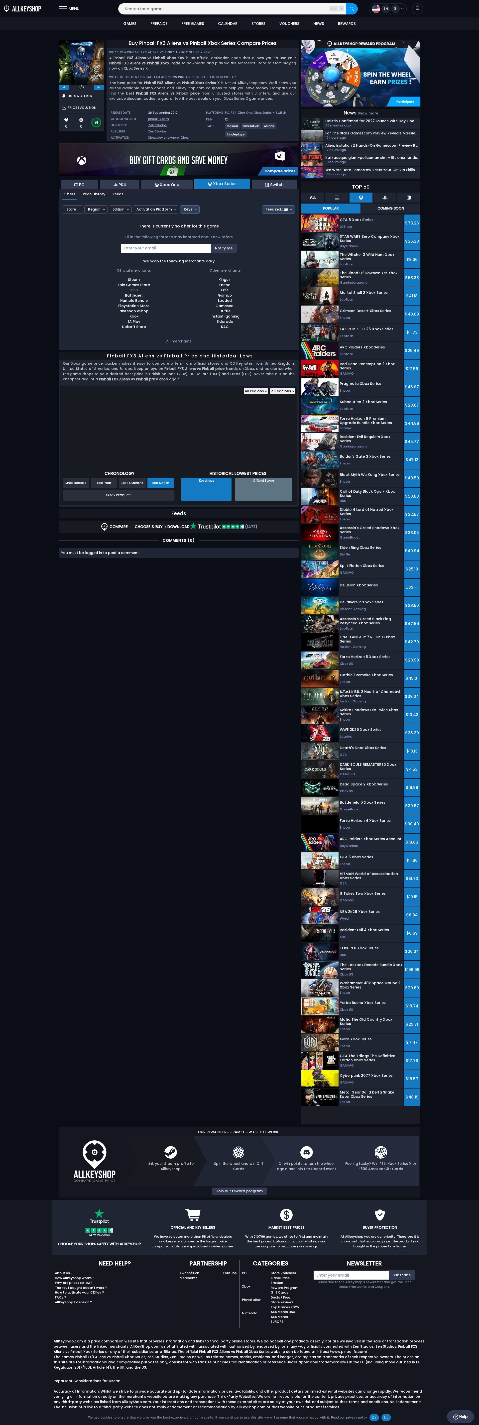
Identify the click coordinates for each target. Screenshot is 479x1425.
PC (227, 112)
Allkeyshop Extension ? (73, 1302)
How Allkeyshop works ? (74, 1278)
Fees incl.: (274, 209)
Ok (374, 1418)
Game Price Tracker (280, 1280)
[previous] (64, 87)
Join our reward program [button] (239, 1191)
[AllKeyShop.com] (22, 8)
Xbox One (245, 112)
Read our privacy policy (349, 1417)
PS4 (234, 112)
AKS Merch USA (283, 1312)
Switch (281, 112)
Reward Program (284, 1287)
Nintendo (249, 1313)
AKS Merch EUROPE (279, 1319)
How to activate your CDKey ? (79, 1292)
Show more (368, 113)
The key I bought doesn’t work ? (81, 1287)
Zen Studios (157, 125)
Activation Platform (154, 209)
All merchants (179, 341)
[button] (417, 8)
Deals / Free (280, 1297)
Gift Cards (279, 1292)
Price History (94, 194)
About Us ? (64, 1273)
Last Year (104, 483)
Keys (188, 209)
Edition (118, 209)
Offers (69, 194)
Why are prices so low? (74, 1282)
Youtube (230, 1273)
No (386, 1418)
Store (71, 209)
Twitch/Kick (189, 1273)
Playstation (251, 1299)
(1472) (250, 526)
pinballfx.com (158, 119)
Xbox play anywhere (163, 137)
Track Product (118, 495)
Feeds (118, 194)
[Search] (352, 8)
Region (94, 209)
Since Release (76, 483)
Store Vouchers (283, 1273)
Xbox (185, 137)
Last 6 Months (132, 483)
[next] (99, 87)
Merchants (188, 1278)
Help (463, 1416)
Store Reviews (282, 1302)
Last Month (160, 483)
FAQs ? (60, 1297)
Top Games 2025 (285, 1307)
